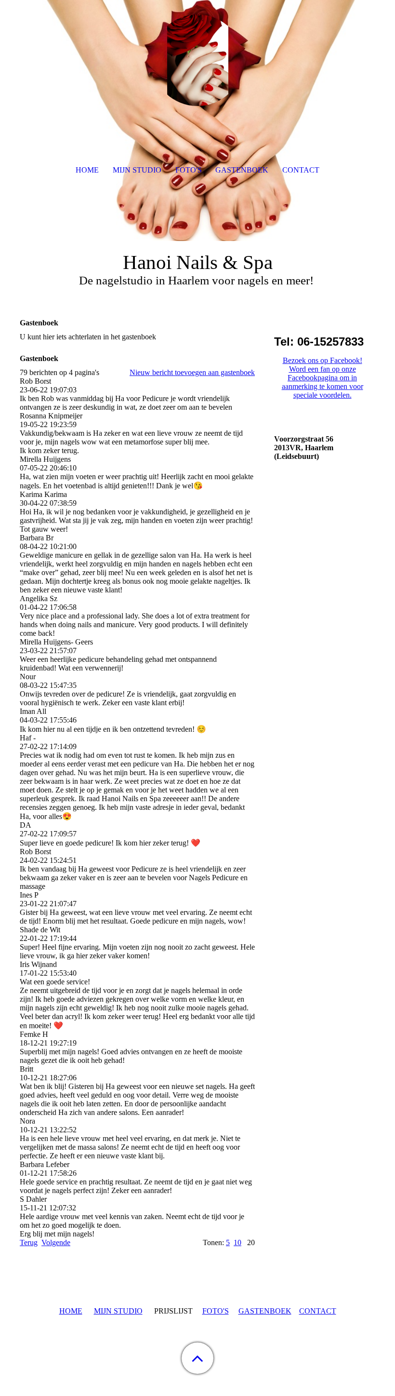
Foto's (188, 170)
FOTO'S (215, 1311)
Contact (300, 170)
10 (237, 1242)
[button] (197, 1358)
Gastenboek (241, 170)
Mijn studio (137, 170)
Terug (29, 1242)
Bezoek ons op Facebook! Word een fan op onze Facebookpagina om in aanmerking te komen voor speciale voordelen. (322, 377)
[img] (197, 60)
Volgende (55, 1242)
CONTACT (317, 1311)
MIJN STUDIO (118, 1311)
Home (87, 170)
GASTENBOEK (264, 1311)
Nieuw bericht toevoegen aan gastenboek (192, 372)
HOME (70, 1311)
